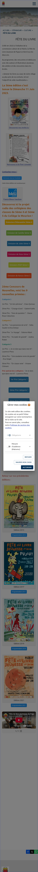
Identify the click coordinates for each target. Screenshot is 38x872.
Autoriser (27, 467)
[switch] (8, 447)
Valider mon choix (24, 462)
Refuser (28, 457)
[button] (19, 435)
